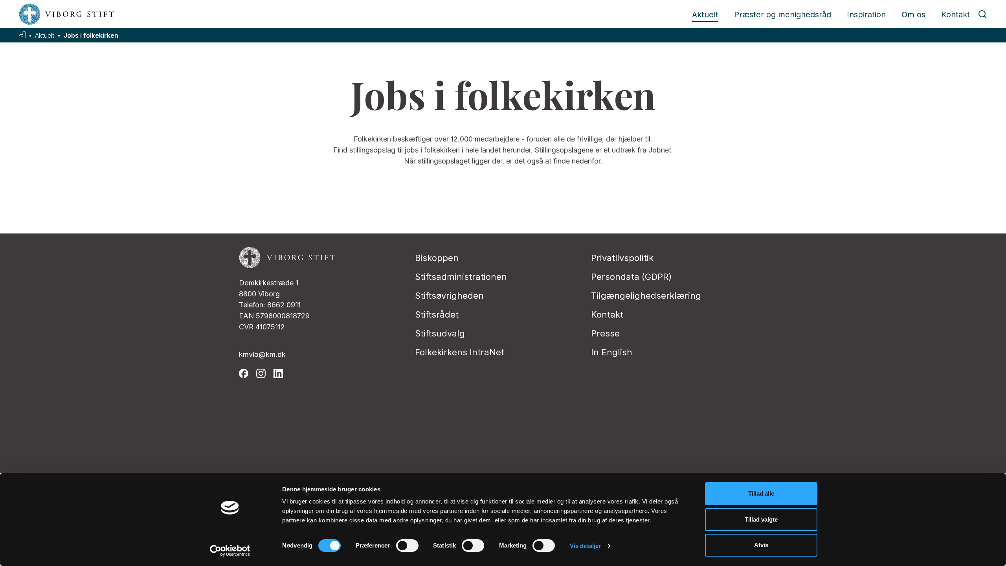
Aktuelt (705, 14)
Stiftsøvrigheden (449, 295)
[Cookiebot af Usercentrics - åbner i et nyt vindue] (230, 551)
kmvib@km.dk (262, 354)
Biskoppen (437, 258)
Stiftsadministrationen (461, 276)
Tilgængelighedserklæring (646, 295)
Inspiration (866, 14)
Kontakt (955, 14)
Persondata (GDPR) (631, 276)
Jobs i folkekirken (91, 35)
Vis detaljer (585, 545)
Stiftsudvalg (440, 333)
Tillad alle (761, 493)
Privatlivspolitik (622, 258)
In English (611, 352)
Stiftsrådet (437, 314)
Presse (605, 333)
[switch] (407, 545)
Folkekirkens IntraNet (459, 352)
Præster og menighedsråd (782, 14)
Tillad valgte (761, 519)
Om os (913, 14)
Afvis (761, 545)
